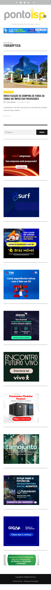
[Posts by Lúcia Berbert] (4, 102)
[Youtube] (28, 2)
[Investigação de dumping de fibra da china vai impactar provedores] (22, 71)
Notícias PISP (8, 92)
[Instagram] (20, 2)
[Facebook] (17, 2)
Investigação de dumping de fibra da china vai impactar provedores (24, 97)
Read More (7, 116)
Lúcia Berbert (11, 102)
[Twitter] (24, 2)
